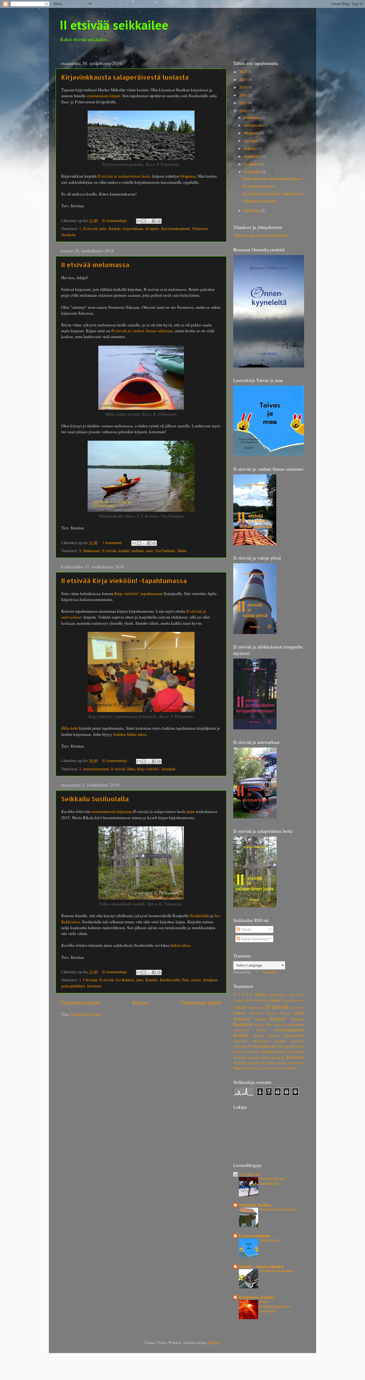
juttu (102, 228)
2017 (243, 102)
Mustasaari (297, 1041)
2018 (243, 94)
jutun (191, 811)
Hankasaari (91, 550)
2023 (243, 71)
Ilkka (131, 768)
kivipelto (152, 228)
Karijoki (114, 228)
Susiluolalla (199, 915)
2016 (243, 110)
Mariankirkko (261, 1041)
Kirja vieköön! (148, 768)
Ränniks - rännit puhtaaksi (261, 1266)
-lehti (69, 728)
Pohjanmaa (240, 1052)
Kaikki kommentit (254, 938)
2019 (243, 87)
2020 (243, 79)
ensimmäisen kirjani (103, 95)
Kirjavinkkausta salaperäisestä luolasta (125, 77)
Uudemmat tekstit (80, 1002)
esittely (240, 1007)
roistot (196, 979)
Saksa (299, 1051)
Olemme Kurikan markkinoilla (272, 1181)
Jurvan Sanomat (279, 1013)
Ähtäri (182, 550)
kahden (120, 734)
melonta (137, 550)
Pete (185, 979)
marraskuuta (253, 125)
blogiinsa (188, 176)
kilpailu (259, 1025)
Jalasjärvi (256, 1013)
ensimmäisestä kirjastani (112, 811)
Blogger (214, 1342)
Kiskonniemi (241, 1030)
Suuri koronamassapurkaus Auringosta (274, 1306)
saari (149, 550)
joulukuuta (252, 117)
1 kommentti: (113, 542)
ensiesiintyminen (96, 768)
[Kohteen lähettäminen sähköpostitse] (138, 221)
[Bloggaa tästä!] (143, 221)
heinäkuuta (252, 156)
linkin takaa (136, 734)
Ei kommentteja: (115, 220)
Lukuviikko (240, 1041)
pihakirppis (283, 1046)
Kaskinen (297, 1019)
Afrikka (260, 994)
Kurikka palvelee (266, 1035)
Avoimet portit (242, 1000)
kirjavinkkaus (133, 228)
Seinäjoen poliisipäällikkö (251, 1057)
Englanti (275, 1000)
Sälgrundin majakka (273, 1063)
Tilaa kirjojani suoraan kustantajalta (260, 235)
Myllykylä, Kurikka (255, 1205)
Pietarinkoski (265, 1046)
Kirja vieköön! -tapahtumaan (138, 593)
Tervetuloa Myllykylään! (277, 1209)
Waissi (267, 1068)
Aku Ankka (296, 995)
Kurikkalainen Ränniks (276, 1270)
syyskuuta (252, 140)
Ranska (268, 1051)
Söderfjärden (296, 1063)
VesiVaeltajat (165, 550)
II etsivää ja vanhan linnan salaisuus (142, 330)
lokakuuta (251, 132)
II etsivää (90, 228)
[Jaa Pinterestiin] (159, 221)
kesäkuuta (252, 163)
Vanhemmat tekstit (200, 1002)
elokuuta (251, 148)
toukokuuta (253, 171)
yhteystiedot (278, 1068)
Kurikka (241, 1035)
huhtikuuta (252, 210)
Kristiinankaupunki (175, 228)
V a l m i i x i (249, 1174)
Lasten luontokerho (255, 1235)
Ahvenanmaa (277, 994)
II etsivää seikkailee (114, 25)
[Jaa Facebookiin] (154, 221)
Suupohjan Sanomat (246, 1063)
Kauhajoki (243, 1024)
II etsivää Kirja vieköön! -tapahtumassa (124, 580)
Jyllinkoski (241, 1018)
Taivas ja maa (269, 1240)
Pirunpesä (297, 1046)
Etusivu (140, 1002)
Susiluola (68, 234)
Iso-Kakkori (125, 979)
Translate (270, 972)
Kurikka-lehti (170, 979)
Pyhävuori (200, 228)
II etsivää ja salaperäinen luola (124, 176)
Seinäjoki (168, 768)
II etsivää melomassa (95, 264)
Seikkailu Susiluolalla (95, 799)
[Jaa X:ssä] (149, 221)
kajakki (123, 550)
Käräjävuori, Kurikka (256, 1297)
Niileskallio (240, 1046)
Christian (90, 979)
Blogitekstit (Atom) (86, 1014)
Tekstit (245, 929)
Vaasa (237, 1067)
